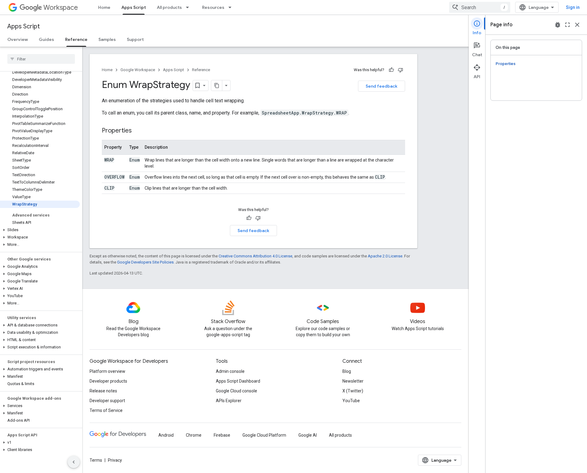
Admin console (230, 371)
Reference (76, 39)
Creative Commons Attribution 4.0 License (255, 256)
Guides (46, 39)
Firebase (222, 435)
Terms (96, 460)
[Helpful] (391, 70)
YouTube (351, 400)
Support (135, 39)
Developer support (107, 400)
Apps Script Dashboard (238, 381)
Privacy (115, 460)
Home (104, 7)
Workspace (60, 7)
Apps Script (133, 7)
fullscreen (567, 24)
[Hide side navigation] (74, 462)
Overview (17, 39)
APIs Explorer (229, 400)
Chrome (193, 435)
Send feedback (381, 86)
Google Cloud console (236, 390)
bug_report (557, 24)
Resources (213, 7)
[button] (40, 230)
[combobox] (479, 7)
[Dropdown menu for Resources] (231, 7)
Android (166, 435)
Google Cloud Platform (264, 435)
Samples (107, 39)
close (577, 24)
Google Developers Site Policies (145, 262)
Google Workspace (137, 69)
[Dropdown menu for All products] (189, 7)
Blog (346, 371)
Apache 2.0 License (385, 256)
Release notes (103, 390)
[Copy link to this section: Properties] (138, 131)
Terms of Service (106, 410)
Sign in (573, 7)
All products (169, 7)
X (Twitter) (352, 390)
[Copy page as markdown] (216, 85)
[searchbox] (41, 59)
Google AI (307, 435)
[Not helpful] (400, 70)
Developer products (108, 381)
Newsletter (353, 381)
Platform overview (107, 371)
